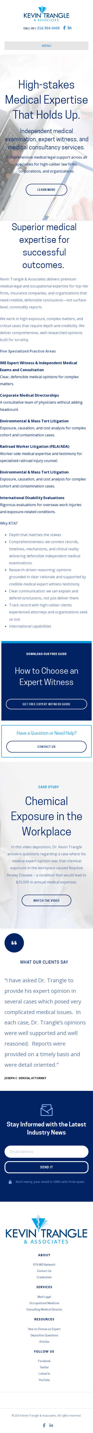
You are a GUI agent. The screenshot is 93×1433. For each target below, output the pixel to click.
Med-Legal (44, 1297)
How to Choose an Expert (44, 1329)
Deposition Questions (44, 1335)
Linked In (44, 1373)
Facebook (44, 1361)
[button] (46, 704)
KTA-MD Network (44, 1264)
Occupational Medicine (44, 1303)
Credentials (44, 1277)
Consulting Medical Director (44, 1309)
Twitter (44, 1367)
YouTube (44, 1380)
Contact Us (44, 1271)
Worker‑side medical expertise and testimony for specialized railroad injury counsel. (41, 453)
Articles (44, 1341)
